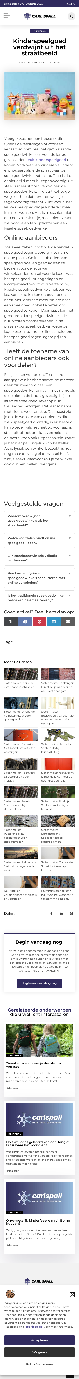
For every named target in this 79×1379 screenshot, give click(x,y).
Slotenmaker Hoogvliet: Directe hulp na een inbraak (19, 776)
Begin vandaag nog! (40, 942)
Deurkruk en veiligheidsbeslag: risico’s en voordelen (20, 894)
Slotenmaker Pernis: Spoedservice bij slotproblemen (17, 805)
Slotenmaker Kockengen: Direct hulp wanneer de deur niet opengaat (58, 687)
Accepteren (39, 1340)
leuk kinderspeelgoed (46, 160)
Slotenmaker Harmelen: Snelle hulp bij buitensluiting (57, 748)
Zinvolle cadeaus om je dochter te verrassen (33, 1064)
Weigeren (39, 1352)
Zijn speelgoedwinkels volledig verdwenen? (39, 558)
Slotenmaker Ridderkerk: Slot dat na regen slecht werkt (20, 866)
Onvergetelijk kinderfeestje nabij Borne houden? (38, 1221)
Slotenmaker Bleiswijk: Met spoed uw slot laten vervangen (19, 748)
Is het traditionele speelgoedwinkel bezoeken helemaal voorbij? (39, 598)
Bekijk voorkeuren (39, 1364)
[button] (72, 1294)
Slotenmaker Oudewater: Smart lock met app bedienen (57, 866)
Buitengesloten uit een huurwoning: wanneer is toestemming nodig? (57, 894)
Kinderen (40, 31)
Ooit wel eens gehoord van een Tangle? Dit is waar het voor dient (38, 1143)
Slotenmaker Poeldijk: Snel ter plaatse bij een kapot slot (55, 805)
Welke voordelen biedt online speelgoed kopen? (39, 540)
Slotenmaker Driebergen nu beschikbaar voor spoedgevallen (20, 715)
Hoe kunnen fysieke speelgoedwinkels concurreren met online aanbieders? (39, 578)
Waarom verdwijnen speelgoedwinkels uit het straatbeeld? (39, 520)
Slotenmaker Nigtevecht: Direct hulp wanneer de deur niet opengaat (57, 776)
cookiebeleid (33, 1326)
